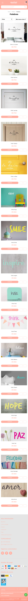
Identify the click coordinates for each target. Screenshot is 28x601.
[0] (25, 3)
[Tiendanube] (5, 595)
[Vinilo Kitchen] (23, 84)
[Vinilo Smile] (23, 249)
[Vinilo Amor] (23, 506)
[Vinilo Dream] (23, 394)
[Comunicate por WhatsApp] (25, 594)
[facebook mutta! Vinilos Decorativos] (6, 553)
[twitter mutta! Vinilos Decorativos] (10, 553)
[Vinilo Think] (23, 338)
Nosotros (3, 521)
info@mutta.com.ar (7, 544)
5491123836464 (6, 541)
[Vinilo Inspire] (23, 282)
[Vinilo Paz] (23, 450)
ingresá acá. (23, 592)
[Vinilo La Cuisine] (23, 51)
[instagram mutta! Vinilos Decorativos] (2, 553)
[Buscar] (25, 7)
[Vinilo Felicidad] (23, 478)
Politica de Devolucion (6, 534)
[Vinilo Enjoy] (23, 216)
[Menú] (2, 3)
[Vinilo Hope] (23, 422)
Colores (3, 527)
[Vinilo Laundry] (23, 117)
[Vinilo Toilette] (23, 150)
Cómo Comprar (4, 524)
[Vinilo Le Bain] (23, 183)
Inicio (9, 11)
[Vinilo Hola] (23, 310)
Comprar (9, 50)
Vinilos (13, 11)
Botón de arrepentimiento (7, 593)
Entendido (24, 599)
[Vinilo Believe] (23, 366)
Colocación (3, 529)
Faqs (2, 532)
